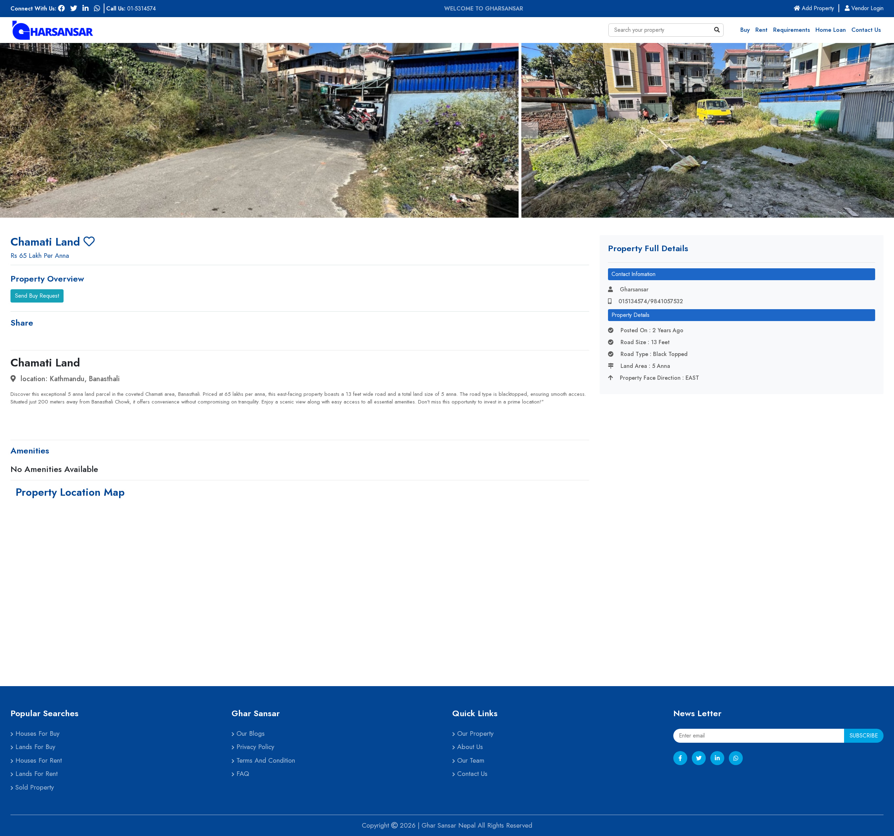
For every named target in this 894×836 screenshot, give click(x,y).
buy (745, 30)
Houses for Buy (36, 733)
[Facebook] (680, 758)
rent (761, 30)
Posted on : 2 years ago (651, 330)
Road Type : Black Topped (653, 354)
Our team (469, 760)
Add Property (819, 8)
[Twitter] (699, 758)
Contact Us (866, 30)
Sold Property (33, 787)
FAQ (241, 773)
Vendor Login (867, 8)
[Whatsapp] (736, 758)
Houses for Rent (37, 760)
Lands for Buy (34, 746)
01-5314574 (141, 9)
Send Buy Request (37, 296)
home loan (830, 30)
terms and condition (264, 760)
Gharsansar (633, 289)
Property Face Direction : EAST (658, 378)
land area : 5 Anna (644, 366)
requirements (791, 30)
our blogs (249, 733)
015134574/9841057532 (650, 301)
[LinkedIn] (717, 758)
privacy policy (254, 746)
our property (474, 733)
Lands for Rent (35, 773)
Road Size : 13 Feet (644, 342)
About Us (469, 746)
